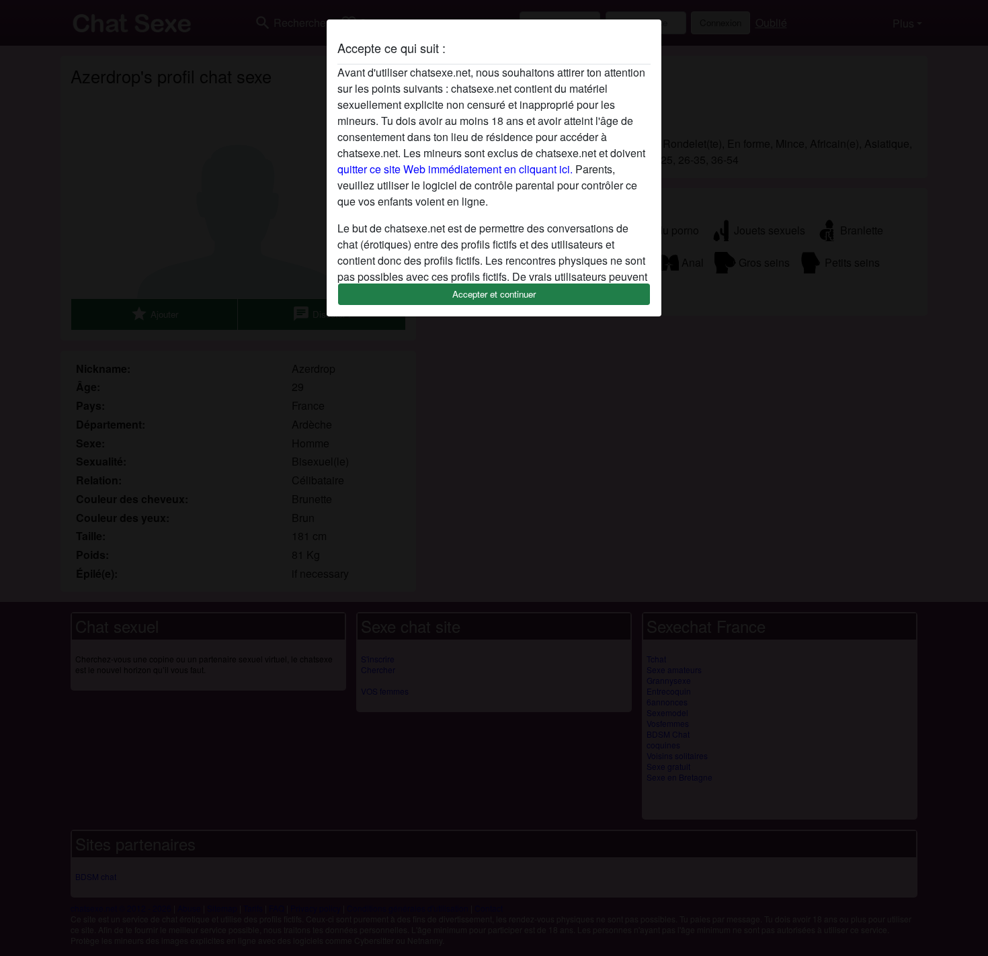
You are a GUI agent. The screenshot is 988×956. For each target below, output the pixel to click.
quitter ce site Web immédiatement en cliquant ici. (455, 169)
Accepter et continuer (494, 294)
